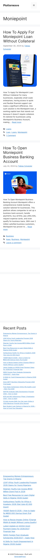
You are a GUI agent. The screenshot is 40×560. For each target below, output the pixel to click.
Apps (8, 239)
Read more (16, 122)
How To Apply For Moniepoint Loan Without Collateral (19, 36)
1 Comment (11, 135)
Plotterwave (11, 5)
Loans (8, 129)
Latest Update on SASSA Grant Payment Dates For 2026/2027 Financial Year (16, 529)
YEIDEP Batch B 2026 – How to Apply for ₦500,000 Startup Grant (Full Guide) (19, 513)
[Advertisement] (20, 297)
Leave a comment (13, 243)
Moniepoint (22, 132)
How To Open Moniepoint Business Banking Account (18, 155)
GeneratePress (20, 557)
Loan (8, 132)
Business (10, 236)
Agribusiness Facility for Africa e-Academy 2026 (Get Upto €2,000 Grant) (17, 504)
